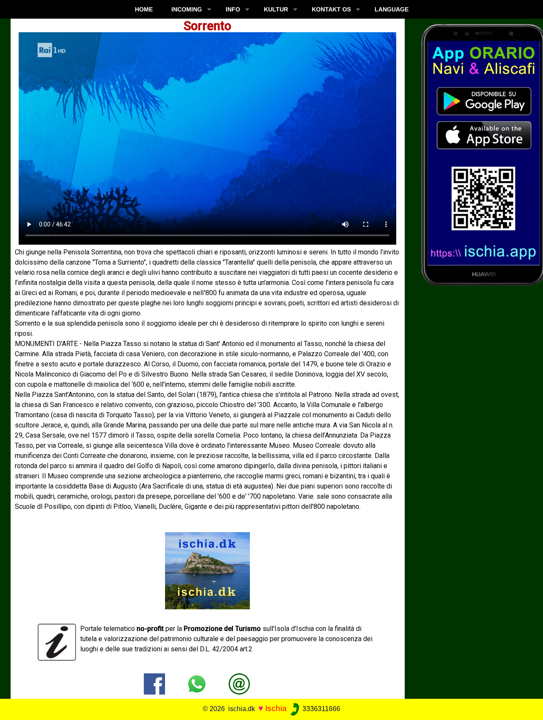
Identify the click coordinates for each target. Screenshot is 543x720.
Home (144, 9)
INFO (233, 9)
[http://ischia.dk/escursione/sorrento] (239, 683)
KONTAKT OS (331, 9)
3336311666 (320, 708)
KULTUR (276, 9)
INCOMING (186, 9)
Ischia (276, 708)
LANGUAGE (392, 9)
